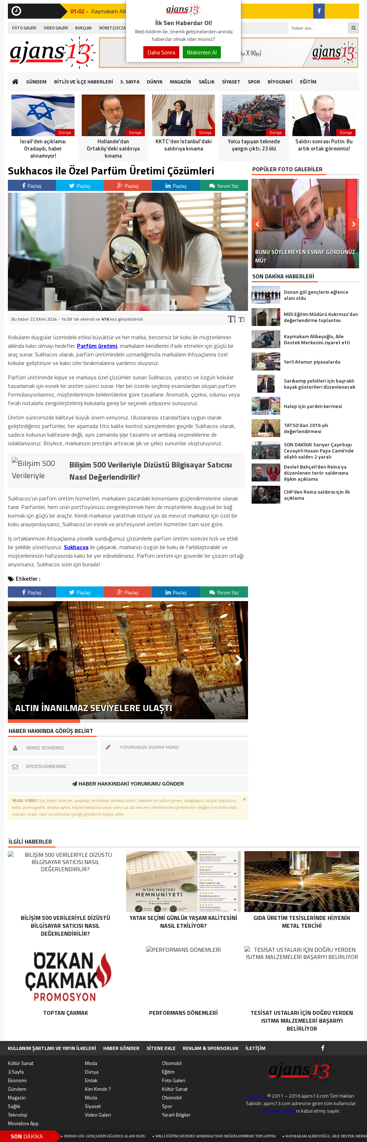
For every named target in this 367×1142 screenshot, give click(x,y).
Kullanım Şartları (279, 1110)
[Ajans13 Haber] (183, 13)
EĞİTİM (308, 81)
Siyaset (93, 1106)
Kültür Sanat (20, 1063)
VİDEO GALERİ (56, 28)
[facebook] (319, 11)
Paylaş (34, 185)
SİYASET (231, 81)
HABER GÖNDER (121, 1048)
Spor (167, 1106)
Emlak (91, 1080)
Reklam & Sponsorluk (210, 1048)
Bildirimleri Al (202, 52)
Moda (91, 1063)
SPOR (254, 81)
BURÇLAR (83, 28)
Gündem (17, 1089)
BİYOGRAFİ (280, 81)
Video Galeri (98, 1114)
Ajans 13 (257, 1095)
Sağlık (14, 1106)
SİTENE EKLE (161, 1048)
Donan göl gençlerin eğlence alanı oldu (64, 1136)
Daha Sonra (161, 52)
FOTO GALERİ (24, 28)
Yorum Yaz (227, 185)
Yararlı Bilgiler (176, 1114)
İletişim (256, 1048)
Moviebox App (23, 1123)
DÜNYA (154, 81)
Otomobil (172, 1063)
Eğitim (168, 1071)
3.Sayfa (16, 1071)
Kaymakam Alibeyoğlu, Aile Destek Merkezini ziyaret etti (302, 1136)
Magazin (17, 1097)
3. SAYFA (129, 81)
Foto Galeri (173, 1080)
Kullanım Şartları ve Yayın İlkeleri (52, 1048)
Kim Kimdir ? (98, 1089)
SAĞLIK (206, 81)
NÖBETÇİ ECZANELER (118, 28)
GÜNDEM (36, 81)
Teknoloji (17, 1114)
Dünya (92, 1071)
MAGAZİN (180, 81)
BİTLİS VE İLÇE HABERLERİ (83, 81)
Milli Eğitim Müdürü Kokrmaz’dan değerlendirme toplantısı (175, 1136)
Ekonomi (17, 1080)
